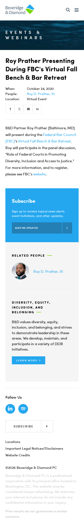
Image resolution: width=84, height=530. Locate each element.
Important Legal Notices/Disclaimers (34, 448)
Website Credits (17, 455)
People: (11, 94)
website (39, 174)
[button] (28, 360)
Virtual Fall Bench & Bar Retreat (44, 141)
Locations (12, 441)
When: (10, 88)
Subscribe (23, 426)
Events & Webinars (24, 35)
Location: (12, 99)
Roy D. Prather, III (41, 94)
